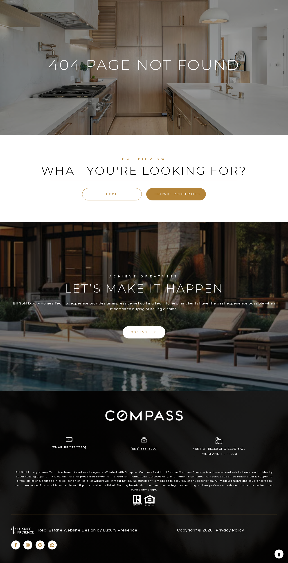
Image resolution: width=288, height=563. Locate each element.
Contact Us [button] (144, 332)
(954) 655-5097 (144, 448)
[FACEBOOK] (15, 544)
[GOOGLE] (40, 544)
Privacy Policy (230, 530)
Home (112, 194)
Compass (199, 472)
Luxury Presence (120, 530)
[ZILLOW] (52, 544)
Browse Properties (177, 194)
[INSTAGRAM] (27, 544)
